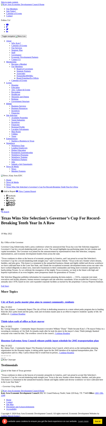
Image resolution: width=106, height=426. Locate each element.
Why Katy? (16, 43)
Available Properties (19, 118)
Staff (13, 52)
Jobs (13, 162)
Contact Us (16, 59)
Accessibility (11, 409)
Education (15, 87)
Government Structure (20, 101)
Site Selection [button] (11, 115)
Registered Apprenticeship (22, 152)
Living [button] (9, 83)
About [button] (8, 41)
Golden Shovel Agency (10, 416)
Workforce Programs (19, 155)
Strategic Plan (17, 50)
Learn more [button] (83, 421)
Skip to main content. (9, 2)
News (13, 169)
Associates (21, 73)
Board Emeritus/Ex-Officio (28, 78)
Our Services (16, 48)
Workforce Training (19, 157)
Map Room (16, 132)
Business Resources (19, 108)
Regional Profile (18, 127)
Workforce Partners (19, 159)
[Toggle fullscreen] (7, 355)
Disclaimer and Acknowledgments (20, 407)
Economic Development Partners (24, 57)
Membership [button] (11, 62)
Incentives (15, 111)
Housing (14, 85)
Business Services (18, 106)
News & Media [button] (12, 166)
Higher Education (18, 150)
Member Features (18, 171)
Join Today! (11, 11)
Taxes (13, 136)
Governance (16, 55)
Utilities (14, 134)
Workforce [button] (10, 143)
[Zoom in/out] (10, 355)
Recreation (15, 92)
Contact (9, 16)
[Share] (5, 355)
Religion (14, 99)
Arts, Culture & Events (20, 90)
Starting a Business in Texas (22, 141)
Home (8, 400)
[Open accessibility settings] (4, 421)
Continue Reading (17, 314)
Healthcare (15, 94)
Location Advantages (20, 129)
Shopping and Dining (20, 97)
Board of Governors (25, 69)
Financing (15, 113)
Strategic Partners (24, 71)
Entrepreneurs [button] (12, 139)
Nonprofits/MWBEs (25, 76)
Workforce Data (17, 145)
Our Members (12, 9)
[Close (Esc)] (2, 355)
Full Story (5, 286)
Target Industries (18, 120)
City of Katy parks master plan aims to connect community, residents (37, 302)
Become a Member (19, 64)
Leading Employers (19, 148)
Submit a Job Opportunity (21, 164)
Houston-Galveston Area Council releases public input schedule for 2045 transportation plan (50, 340)
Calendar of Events (14, 13)
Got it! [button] (98, 421)
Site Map (10, 404)
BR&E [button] (9, 104)
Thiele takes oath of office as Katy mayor (22, 321)
